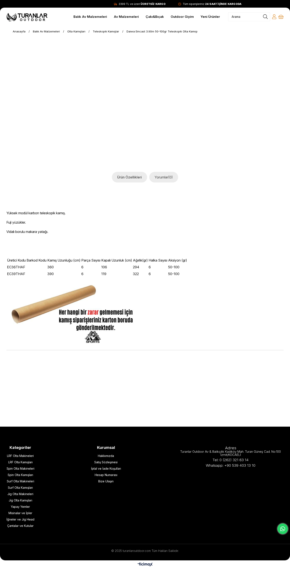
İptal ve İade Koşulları (106, 468)
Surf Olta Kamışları (20, 487)
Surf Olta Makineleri (20, 481)
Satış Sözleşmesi (106, 462)
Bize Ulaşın (106, 481)
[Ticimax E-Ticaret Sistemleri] (145, 564)
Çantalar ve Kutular (20, 526)
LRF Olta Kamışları (20, 462)
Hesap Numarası (106, 475)
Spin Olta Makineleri (20, 468)
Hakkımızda (106, 456)
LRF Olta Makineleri (20, 456)
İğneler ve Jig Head (20, 519)
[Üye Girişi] (274, 16)
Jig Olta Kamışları (20, 500)
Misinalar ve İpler (20, 513)
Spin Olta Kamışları (20, 475)
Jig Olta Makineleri (20, 494)
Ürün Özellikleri (129, 177)
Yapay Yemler (20, 506)
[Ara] (265, 17)
